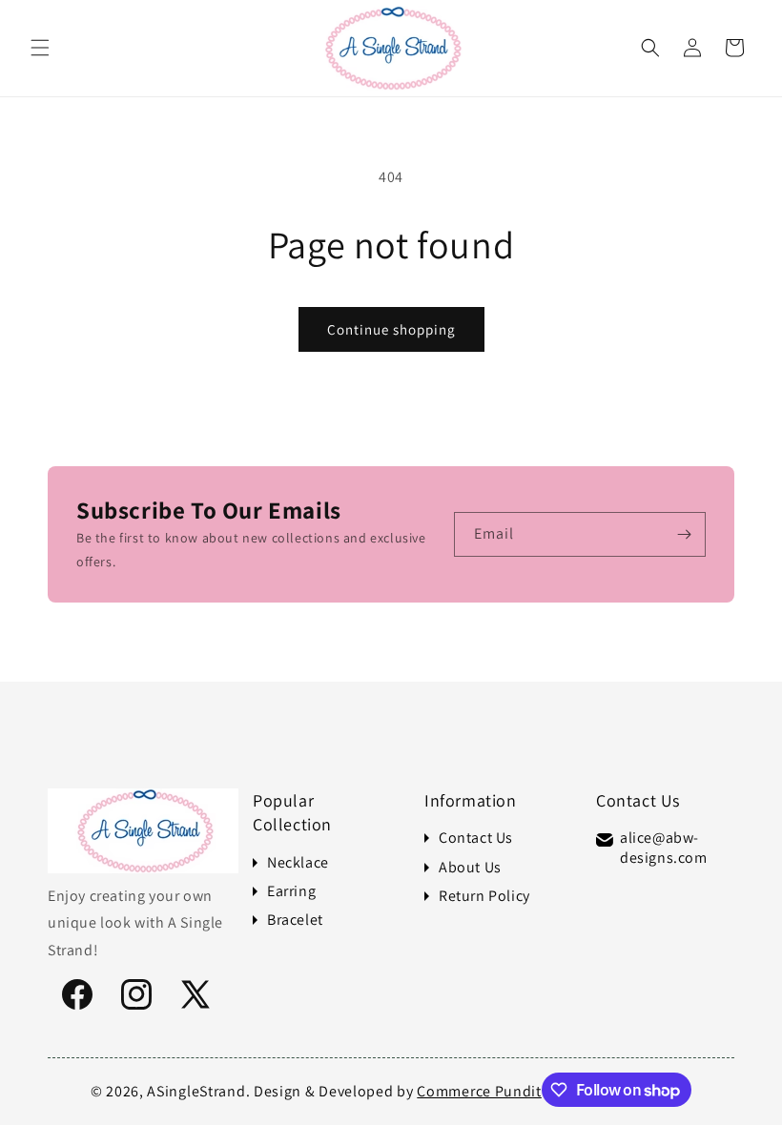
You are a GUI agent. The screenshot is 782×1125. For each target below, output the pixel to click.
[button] (40, 48)
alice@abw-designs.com (664, 848)
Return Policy (484, 896)
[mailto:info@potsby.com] (604, 840)
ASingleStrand (196, 1091)
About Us (470, 867)
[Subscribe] (684, 534)
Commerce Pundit (479, 1091)
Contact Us (476, 838)
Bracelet (295, 920)
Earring (291, 891)
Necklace (298, 862)
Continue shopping (391, 329)
